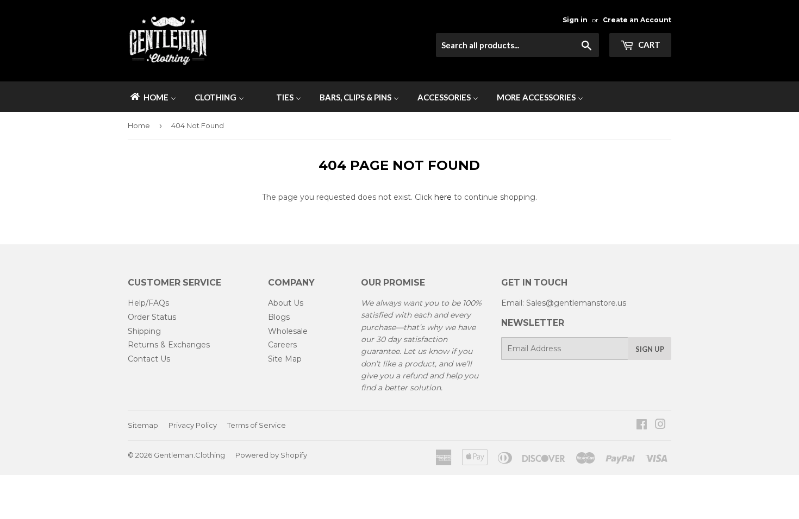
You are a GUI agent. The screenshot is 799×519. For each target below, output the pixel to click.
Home (139, 125)
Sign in (575, 20)
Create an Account (637, 20)
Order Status (152, 317)
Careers (282, 345)
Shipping (144, 331)
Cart (648, 44)
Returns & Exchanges (169, 345)
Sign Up (649, 349)
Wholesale (288, 331)
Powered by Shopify (271, 455)
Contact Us (149, 359)
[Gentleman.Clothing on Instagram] (660, 426)
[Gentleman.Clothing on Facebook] (641, 426)
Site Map (285, 359)
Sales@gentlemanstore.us (576, 303)
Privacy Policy (192, 425)
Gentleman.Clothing (189, 455)
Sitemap (143, 425)
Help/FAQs (148, 303)
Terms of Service (256, 425)
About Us (285, 303)
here (443, 197)
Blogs (279, 317)
